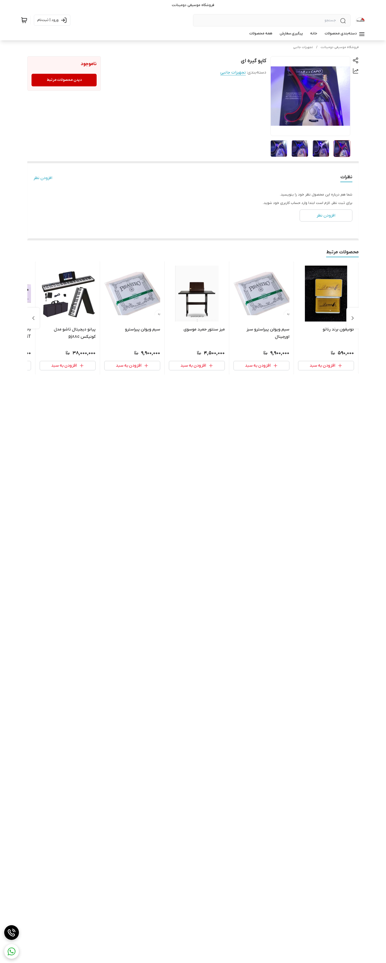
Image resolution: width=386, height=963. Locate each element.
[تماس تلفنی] (11, 932)
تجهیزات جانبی (303, 47)
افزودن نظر (43, 178)
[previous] (352, 318)
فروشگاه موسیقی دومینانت (340, 47)
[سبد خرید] (24, 20)
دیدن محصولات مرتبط (64, 79)
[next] (33, 318)
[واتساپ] (11, 951)
